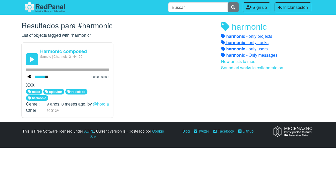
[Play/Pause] (32, 59)
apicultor (55, 91)
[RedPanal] (45, 7)
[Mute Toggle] (29, 77)
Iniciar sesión (295, 7)
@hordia (101, 104)
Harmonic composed (63, 51)
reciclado (78, 91)
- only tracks (247, 42)
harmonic (38, 98)
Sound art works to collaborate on (252, 68)
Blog (186, 131)
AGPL (89, 131)
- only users (247, 49)
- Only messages (251, 55)
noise (35, 91)
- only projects (249, 36)
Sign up (259, 7)
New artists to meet (238, 61)
